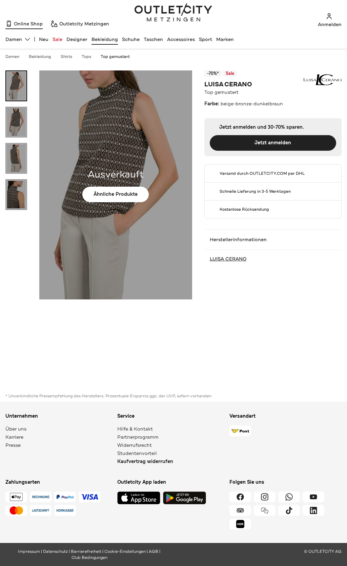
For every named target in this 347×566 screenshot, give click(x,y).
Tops (86, 56)
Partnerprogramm (138, 437)
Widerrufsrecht (134, 445)
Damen (12, 56)
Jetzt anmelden (272, 143)
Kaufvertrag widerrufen (145, 461)
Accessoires (181, 39)
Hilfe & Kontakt (135, 429)
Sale (57, 39)
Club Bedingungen (89, 557)
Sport (205, 39)
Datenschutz (55, 551)
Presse (13, 445)
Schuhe (131, 39)
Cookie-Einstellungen (125, 551)
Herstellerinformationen (238, 239)
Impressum (29, 551)
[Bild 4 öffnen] (16, 194)
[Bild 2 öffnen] (16, 122)
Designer (76, 39)
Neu (43, 39)
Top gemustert (115, 56)
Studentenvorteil (137, 453)
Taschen (153, 39)
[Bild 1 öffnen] (16, 85)
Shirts (66, 56)
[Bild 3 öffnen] (16, 158)
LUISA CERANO (228, 84)
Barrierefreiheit (86, 551)
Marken (225, 39)
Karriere (14, 437)
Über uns (15, 429)
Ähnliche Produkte (116, 194)
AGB (153, 551)
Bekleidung (104, 39)
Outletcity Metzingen (173, 13)
